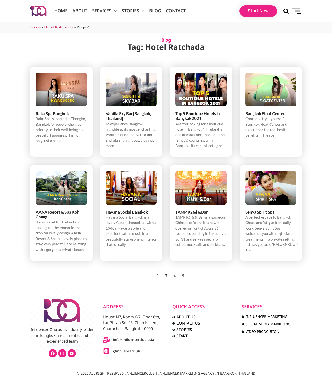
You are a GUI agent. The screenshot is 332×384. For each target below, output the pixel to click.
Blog (155, 11)
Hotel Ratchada (58, 27)
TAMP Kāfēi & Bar (191, 211)
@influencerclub (126, 351)
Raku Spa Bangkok (52, 113)
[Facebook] (53, 353)
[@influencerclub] (106, 351)
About (79, 11)
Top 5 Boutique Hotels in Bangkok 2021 (197, 116)
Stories (130, 11)
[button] (286, 11)
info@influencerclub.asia (133, 339)
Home (61, 11)
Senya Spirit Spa (260, 211)
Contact (176, 11)
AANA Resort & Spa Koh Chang (57, 214)
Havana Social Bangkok (127, 211)
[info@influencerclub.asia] (106, 340)
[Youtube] (72, 353)
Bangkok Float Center (265, 113)
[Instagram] (62, 353)
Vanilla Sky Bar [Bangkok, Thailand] (128, 116)
